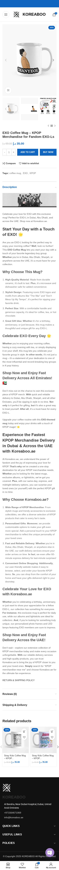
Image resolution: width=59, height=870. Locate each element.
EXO (25, 173)
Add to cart (27, 152)
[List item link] (29, 812)
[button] (24, 731)
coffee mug (15, 173)
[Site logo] (16, 14)
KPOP (33, 173)
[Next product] (55, 126)
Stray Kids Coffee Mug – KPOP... (15, 757)
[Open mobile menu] (6, 14)
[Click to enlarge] (8, 90)
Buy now (48, 152)
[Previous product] (48, 126)
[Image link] (6, 787)
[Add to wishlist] (24, 737)
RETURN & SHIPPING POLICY (18, 680)
